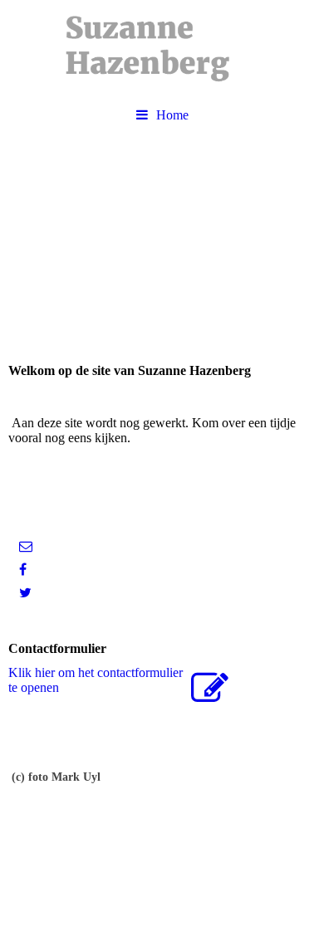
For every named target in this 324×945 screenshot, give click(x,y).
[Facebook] (22, 570)
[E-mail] (24, 546)
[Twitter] (24, 593)
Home (172, 115)
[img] (162, 50)
